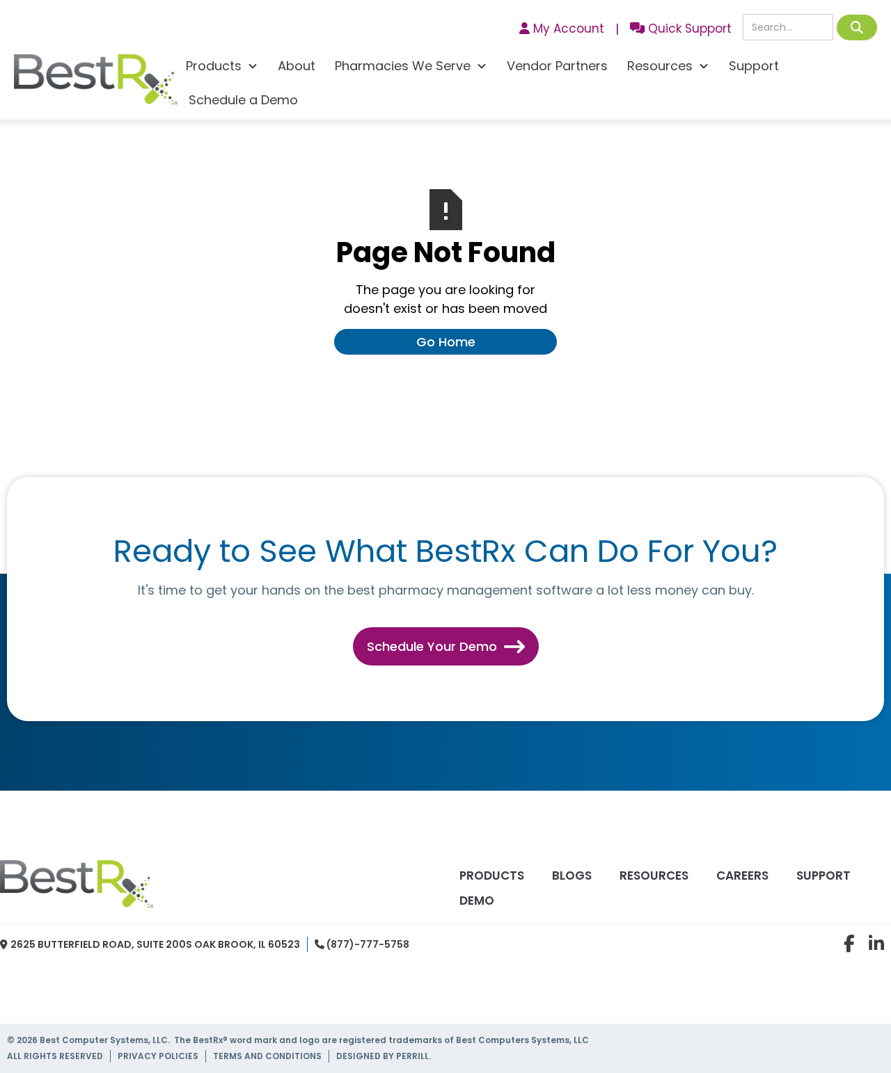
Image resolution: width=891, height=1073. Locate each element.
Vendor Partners (557, 65)
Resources (654, 875)
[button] (222, 68)
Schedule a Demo (243, 99)
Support (754, 65)
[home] (96, 83)
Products (491, 875)
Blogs (572, 875)
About (296, 65)
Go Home (445, 341)
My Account (561, 28)
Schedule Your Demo (446, 646)
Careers (742, 875)
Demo (476, 900)
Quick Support (681, 28)
